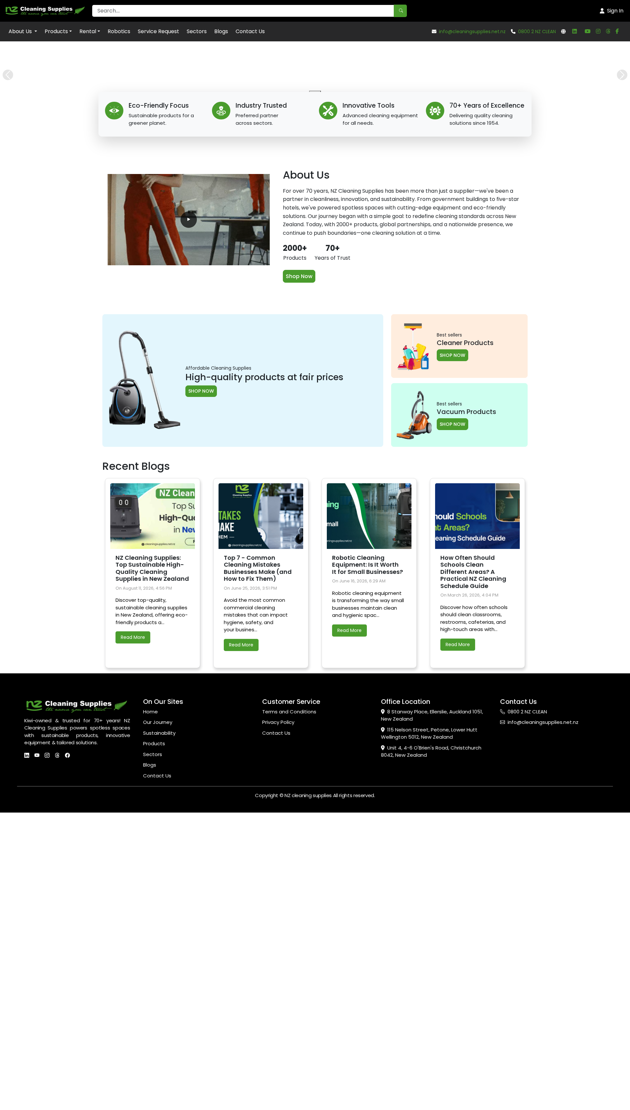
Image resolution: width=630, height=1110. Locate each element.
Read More (133, 942)
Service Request (158, 31)
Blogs (221, 31)
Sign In (615, 10)
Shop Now (299, 581)
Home (150, 1016)
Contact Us (250, 31)
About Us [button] (21, 31)
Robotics (119, 31)
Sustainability (159, 1038)
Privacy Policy (278, 1027)
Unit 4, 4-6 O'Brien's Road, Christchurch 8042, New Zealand (431, 1057)
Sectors (197, 31)
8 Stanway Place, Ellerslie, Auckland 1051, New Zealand (432, 1020)
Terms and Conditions (289, 1016)
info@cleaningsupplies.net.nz (472, 31)
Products (56, 31)
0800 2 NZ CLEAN (537, 31)
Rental (87, 31)
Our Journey (157, 1027)
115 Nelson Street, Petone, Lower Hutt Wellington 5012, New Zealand (429, 1039)
